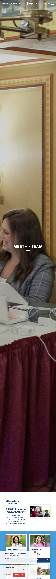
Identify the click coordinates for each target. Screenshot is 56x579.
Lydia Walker (36, 549)
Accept (17, 575)
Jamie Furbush (13, 549)
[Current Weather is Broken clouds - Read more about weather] (45, 4)
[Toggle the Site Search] (49, 4)
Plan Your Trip (15, 3)
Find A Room (5, 3)
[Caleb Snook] (39, 569)
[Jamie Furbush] (16, 540)
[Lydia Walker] (39, 540)
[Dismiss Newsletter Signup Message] (35, 552)
